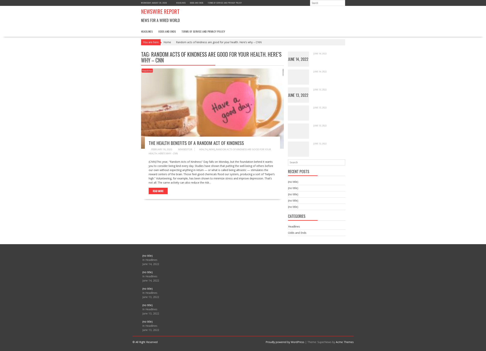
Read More (158, 191)
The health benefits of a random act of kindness (196, 142)
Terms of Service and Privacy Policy (225, 2)
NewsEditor (185, 149)
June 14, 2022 (298, 59)
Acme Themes (345, 342)
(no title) (293, 182)
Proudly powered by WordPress (285, 342)
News (212, 149)
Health (203, 149)
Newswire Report (160, 11)
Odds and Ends (196, 2)
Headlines (181, 2)
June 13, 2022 (298, 95)
